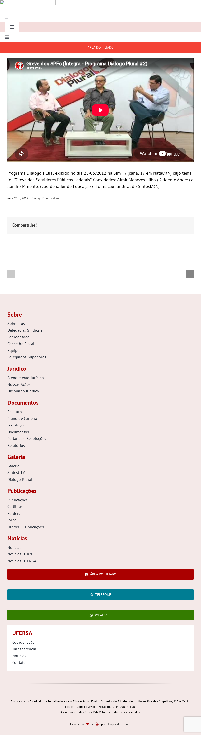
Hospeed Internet (119, 724)
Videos (55, 198)
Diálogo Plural (41, 198)
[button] (11, 274)
